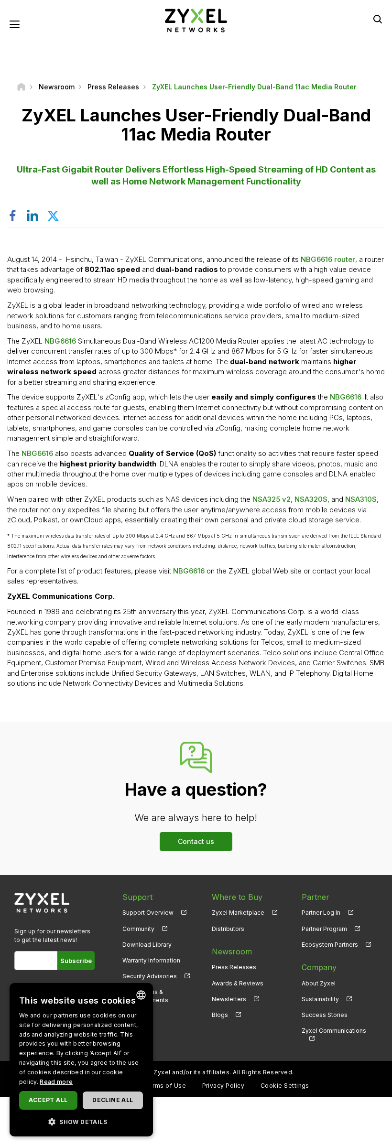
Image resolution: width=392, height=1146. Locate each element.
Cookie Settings (285, 1085)
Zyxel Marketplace (238, 912)
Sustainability (320, 999)
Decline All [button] (112, 1099)
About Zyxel (319, 983)
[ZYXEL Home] (196, 19)
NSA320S (310, 499)
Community (138, 928)
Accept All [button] (48, 1099)
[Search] (377, 19)
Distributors (228, 928)
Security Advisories (149, 976)
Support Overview (148, 912)
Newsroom (232, 951)
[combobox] (141, 995)
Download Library (147, 944)
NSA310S (361, 499)
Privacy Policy (223, 1085)
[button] (81, 1121)
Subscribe (76, 960)
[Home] (21, 87)
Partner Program (324, 928)
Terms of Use (165, 1085)
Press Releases (234, 967)
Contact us (196, 841)
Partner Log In (321, 912)
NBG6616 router (328, 259)
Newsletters (229, 999)
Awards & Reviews (237, 983)
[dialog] (81, 1059)
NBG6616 (61, 341)
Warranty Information (151, 960)
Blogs (220, 1014)
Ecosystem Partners (330, 944)
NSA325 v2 (271, 499)
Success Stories (325, 1014)
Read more (56, 1081)
